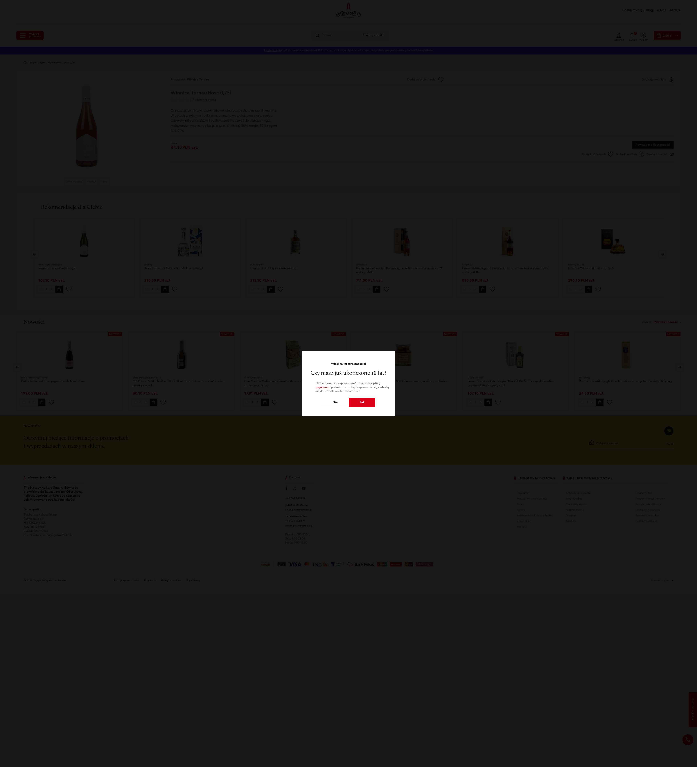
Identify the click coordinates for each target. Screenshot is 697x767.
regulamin (322, 387)
